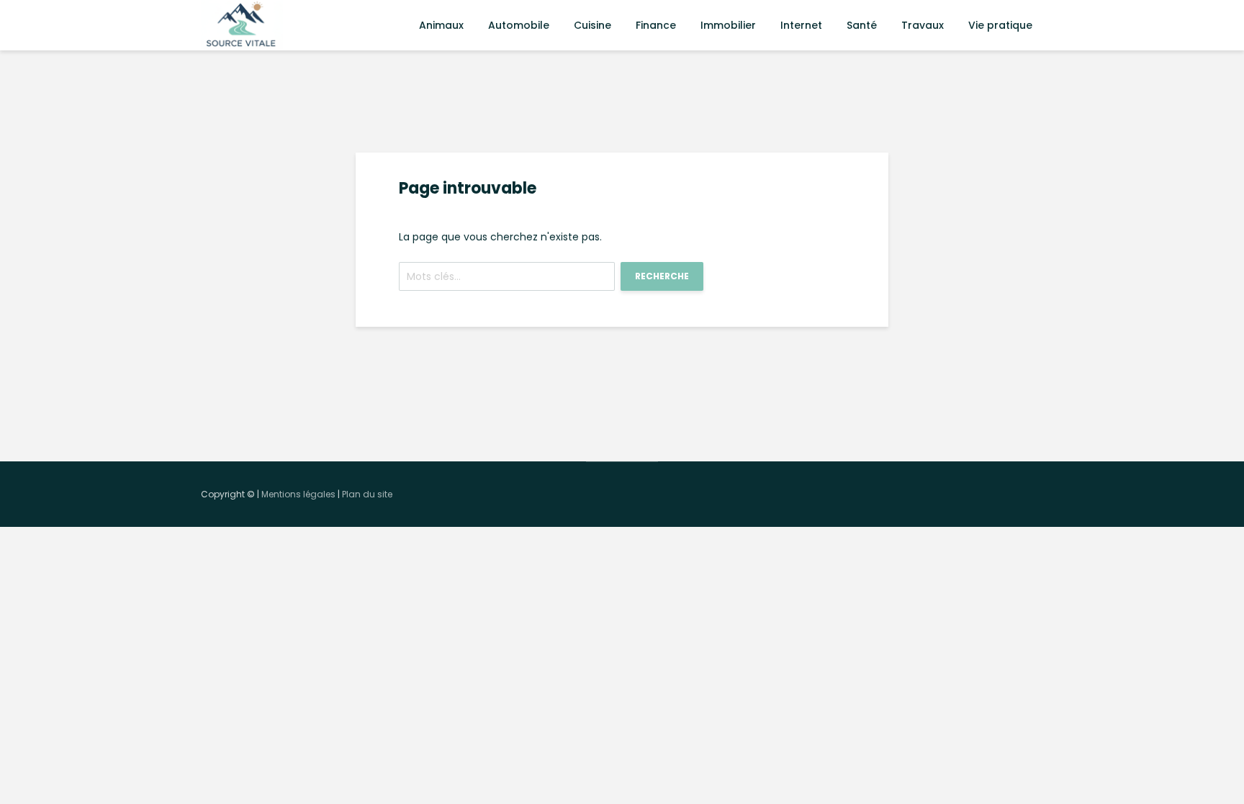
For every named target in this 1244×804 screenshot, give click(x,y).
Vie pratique (1000, 25)
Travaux (922, 25)
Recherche (662, 276)
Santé (862, 25)
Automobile (518, 25)
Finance (656, 25)
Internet (801, 25)
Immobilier (728, 25)
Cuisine (592, 25)
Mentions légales (298, 494)
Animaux (441, 25)
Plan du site (367, 494)
